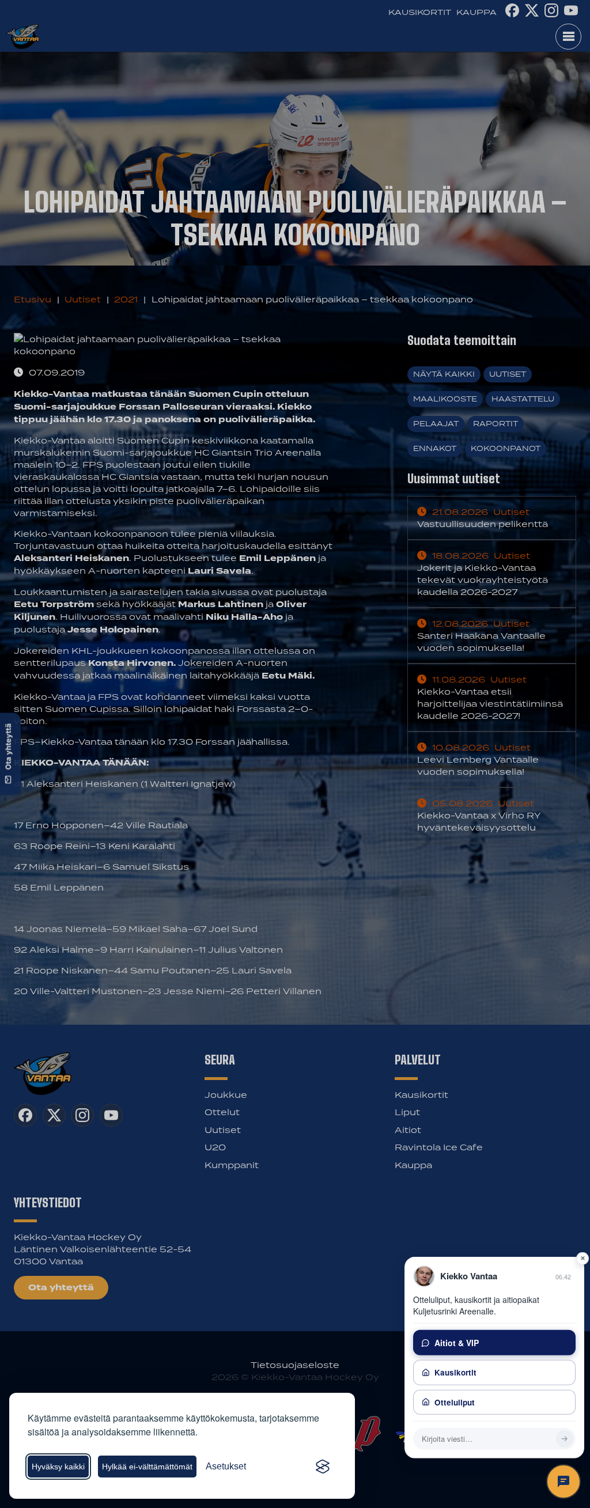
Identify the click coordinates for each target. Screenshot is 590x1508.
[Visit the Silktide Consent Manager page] (322, 1466)
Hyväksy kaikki (58, 1466)
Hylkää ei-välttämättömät (147, 1466)
